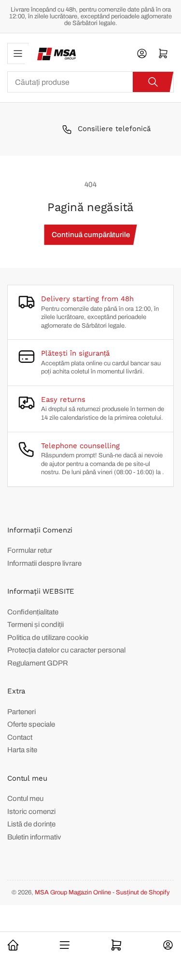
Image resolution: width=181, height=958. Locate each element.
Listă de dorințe (31, 824)
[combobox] (90, 82)
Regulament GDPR (37, 663)
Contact (19, 737)
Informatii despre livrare (44, 563)
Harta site (22, 750)
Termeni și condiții (35, 624)
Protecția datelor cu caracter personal (66, 650)
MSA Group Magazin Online (73, 892)
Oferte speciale (31, 724)
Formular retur (29, 550)
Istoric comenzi (31, 811)
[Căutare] (153, 82)
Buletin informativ (34, 837)
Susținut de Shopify (143, 892)
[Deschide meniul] (17, 53)
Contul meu (25, 798)
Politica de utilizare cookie (47, 637)
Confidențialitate (32, 612)
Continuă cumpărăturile (91, 235)
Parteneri (21, 712)
